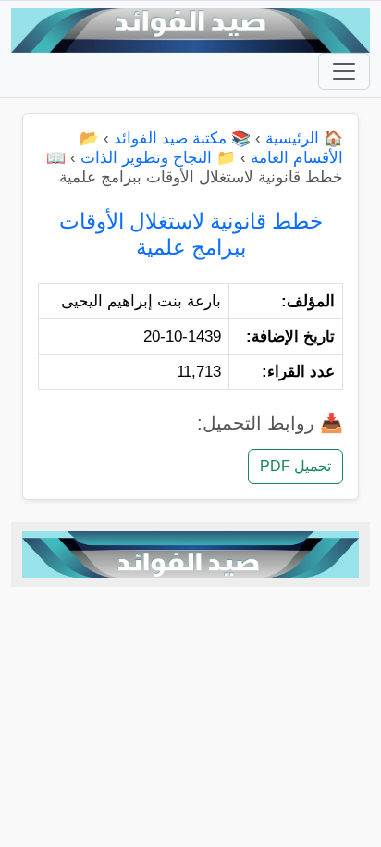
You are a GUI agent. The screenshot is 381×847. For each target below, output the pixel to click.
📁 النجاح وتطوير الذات (158, 158)
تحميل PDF (295, 466)
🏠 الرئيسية (304, 138)
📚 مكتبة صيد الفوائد (182, 138)
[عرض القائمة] (344, 71)
